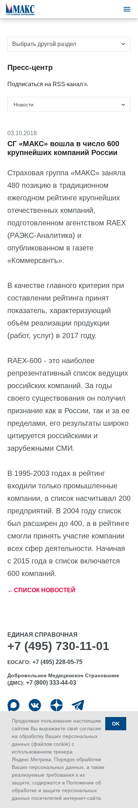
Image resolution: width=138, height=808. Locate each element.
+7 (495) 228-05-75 (57, 662)
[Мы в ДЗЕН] (56, 705)
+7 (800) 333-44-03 (51, 682)
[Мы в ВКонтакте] (35, 705)
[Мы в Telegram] (78, 705)
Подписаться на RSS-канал (45, 84)
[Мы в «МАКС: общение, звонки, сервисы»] (13, 705)
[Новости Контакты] (69, 104)
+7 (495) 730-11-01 (58, 646)
